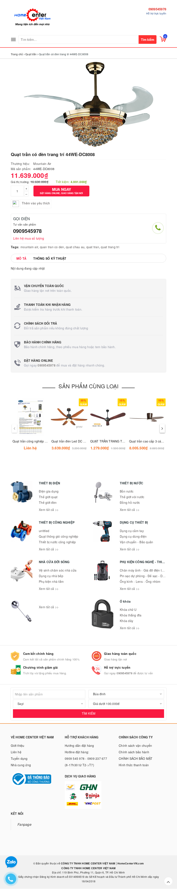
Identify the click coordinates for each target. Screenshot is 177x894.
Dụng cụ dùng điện (133, 536)
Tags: (15, 247)
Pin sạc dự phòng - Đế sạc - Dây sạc (146, 576)
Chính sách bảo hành (134, 752)
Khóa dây (126, 621)
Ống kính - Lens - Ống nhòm (140, 581)
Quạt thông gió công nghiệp (58, 536)
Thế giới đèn (48, 502)
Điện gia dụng (48, 491)
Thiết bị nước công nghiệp (57, 542)
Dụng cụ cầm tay (132, 531)
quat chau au (75, 247)
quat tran (92, 247)
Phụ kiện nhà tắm (51, 581)
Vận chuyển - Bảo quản (136, 542)
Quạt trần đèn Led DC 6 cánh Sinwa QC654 (81, 441)
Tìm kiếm (147, 39)
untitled (44, 531)
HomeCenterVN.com (130, 863)
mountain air (29, 247)
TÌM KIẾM (88, 713)
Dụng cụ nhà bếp (51, 576)
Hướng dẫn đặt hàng (79, 745)
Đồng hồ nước (130, 502)
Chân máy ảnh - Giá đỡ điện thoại (144, 570)
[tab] (21, 258)
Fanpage (24, 824)
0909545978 (157, 9)
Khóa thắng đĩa (131, 615)
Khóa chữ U (128, 609)
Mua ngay (61, 191)
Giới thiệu (17, 745)
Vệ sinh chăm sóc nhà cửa (57, 570)
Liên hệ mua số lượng (28, 238)
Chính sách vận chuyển (135, 745)
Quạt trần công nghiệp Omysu (34, 441)
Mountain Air (42, 163)
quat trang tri (110, 247)
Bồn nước (126, 491)
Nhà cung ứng (21, 765)
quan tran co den (52, 247)
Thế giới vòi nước (132, 497)
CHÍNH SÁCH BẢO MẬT (136, 758)
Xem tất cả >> (48, 509)
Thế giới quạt (48, 497)
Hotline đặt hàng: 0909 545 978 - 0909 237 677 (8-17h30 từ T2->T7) (86, 758)
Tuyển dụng (19, 758)
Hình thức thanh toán (134, 765)
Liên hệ (16, 752)
